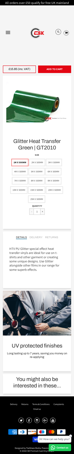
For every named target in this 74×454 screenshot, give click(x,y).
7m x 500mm (20, 180)
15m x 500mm (36, 189)
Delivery (36, 237)
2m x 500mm (37, 162)
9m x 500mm (53, 180)
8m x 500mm (36, 180)
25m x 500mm (36, 199)
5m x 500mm (36, 171)
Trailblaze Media (33, 448)
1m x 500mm (20, 162)
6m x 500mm (53, 171)
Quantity (37, 206)
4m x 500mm (20, 171)
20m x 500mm (54, 189)
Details (21, 237)
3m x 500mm (54, 162)
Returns (51, 237)
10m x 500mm (19, 189)
